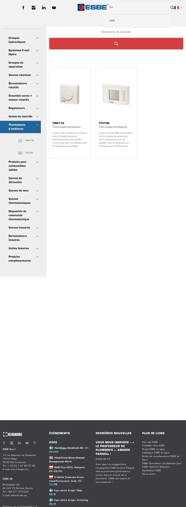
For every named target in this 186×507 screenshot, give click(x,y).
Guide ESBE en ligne (153, 449)
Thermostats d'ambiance (17, 127)
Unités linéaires (19, 248)
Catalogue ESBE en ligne (156, 453)
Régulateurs (17, 108)
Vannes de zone (19, 190)
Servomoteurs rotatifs (18, 85)
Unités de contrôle (20, 116)
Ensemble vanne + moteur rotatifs (20, 98)
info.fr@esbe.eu (20, 469)
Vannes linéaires (19, 228)
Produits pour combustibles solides (18, 166)
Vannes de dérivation (15, 180)
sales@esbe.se (19, 495)
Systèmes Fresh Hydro (19, 52)
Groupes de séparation (16, 65)
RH (111, 8)
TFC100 (29, 153)
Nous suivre (149, 474)
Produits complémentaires (20, 259)
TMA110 (29, 141)
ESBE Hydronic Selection (156, 467)
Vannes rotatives (20, 75)
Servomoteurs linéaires (18, 238)
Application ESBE (151, 471)
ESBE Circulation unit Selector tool (161, 463)
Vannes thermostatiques (20, 201)
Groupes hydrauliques (17, 40)
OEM (112, 21)
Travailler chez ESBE (153, 446)
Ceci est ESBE (150, 442)
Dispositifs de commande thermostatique (19, 215)
